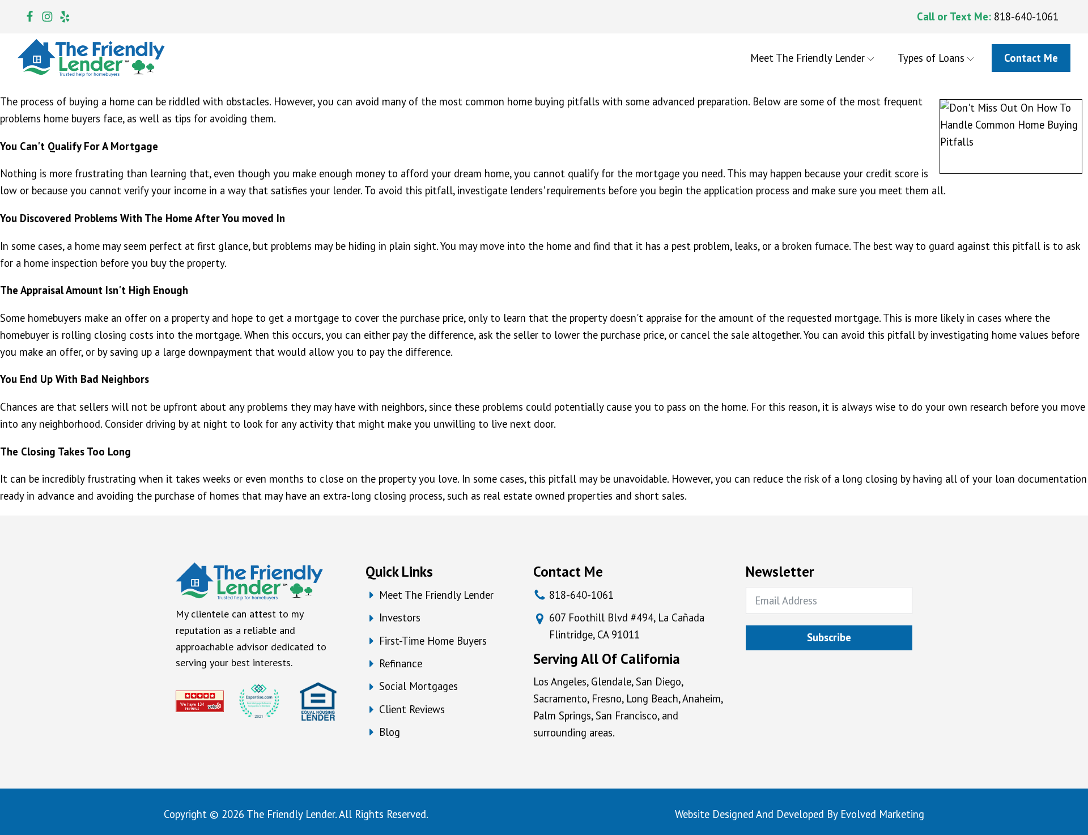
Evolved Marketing (882, 814)
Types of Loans (931, 58)
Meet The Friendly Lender (807, 58)
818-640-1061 (1026, 16)
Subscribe (829, 637)
